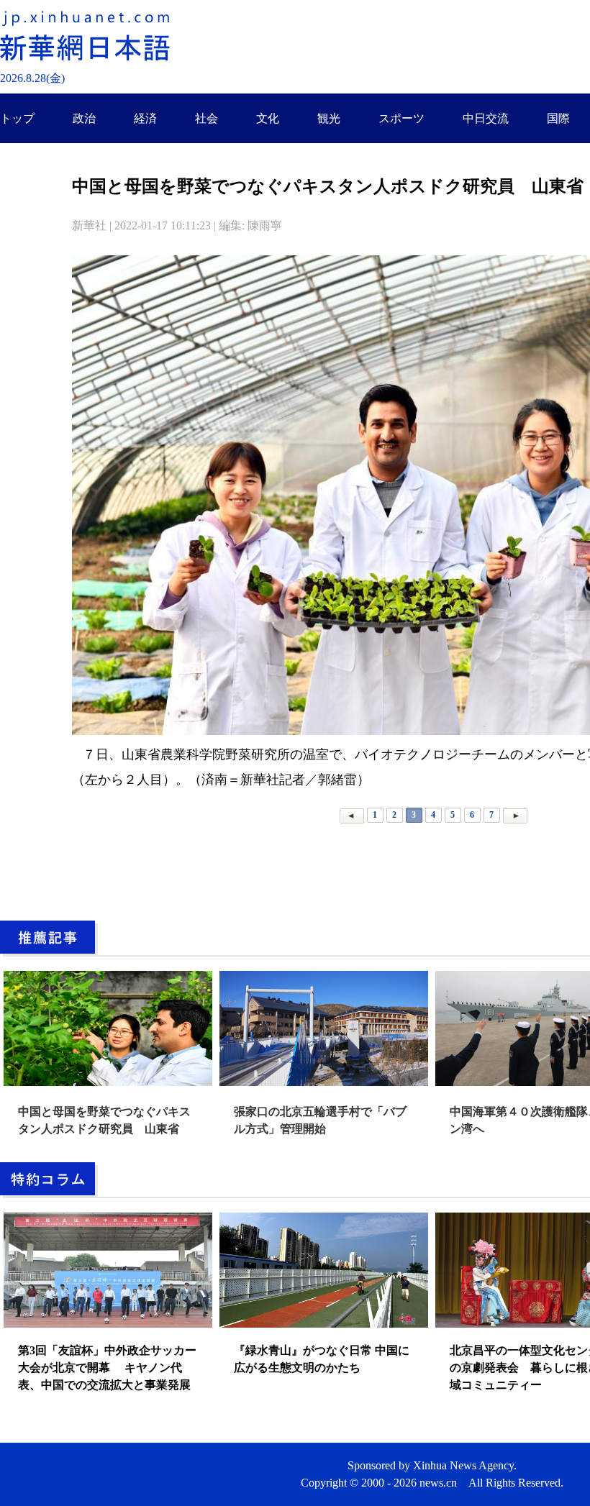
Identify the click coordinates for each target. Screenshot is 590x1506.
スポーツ (401, 118)
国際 (558, 118)
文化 (267, 118)
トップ (17, 118)
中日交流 (486, 118)
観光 (328, 118)
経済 (145, 118)
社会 (206, 118)
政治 (84, 118)
